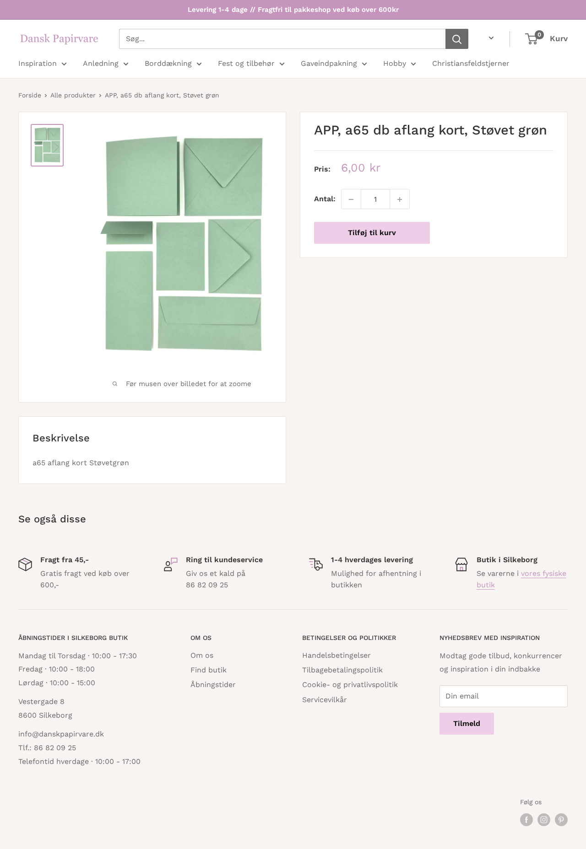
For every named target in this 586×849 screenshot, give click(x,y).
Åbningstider (213, 684)
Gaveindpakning (329, 63)
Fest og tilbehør (246, 63)
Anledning (101, 63)
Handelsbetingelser (336, 655)
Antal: (325, 199)
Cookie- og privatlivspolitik (350, 684)
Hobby (394, 63)
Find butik (208, 670)
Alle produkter (73, 95)
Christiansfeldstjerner (471, 63)
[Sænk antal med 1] (351, 199)
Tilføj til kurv (372, 233)
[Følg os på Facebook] (526, 820)
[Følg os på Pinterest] (561, 820)
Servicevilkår (324, 699)
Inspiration (37, 63)
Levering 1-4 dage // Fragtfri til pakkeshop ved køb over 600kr (293, 9)
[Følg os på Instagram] (543, 820)
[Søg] (456, 39)
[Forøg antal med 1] (399, 199)
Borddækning (168, 63)
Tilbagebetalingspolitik (342, 670)
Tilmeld (466, 723)
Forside (29, 95)
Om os (201, 655)
